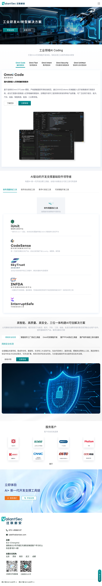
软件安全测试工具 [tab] (28, 189)
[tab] (20, 64)
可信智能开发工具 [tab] (62, 189)
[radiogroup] (51, 337)
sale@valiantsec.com (17, 534)
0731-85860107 (15, 530)
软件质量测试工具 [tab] (10, 189)
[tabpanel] (51, 118)
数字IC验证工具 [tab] (45, 189)
